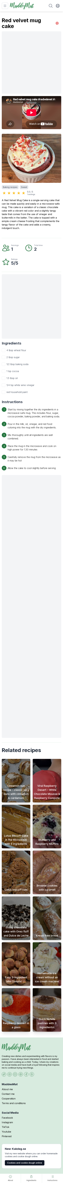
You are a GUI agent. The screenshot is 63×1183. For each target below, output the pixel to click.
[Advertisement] (31, 62)
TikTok (5, 1127)
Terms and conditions (14, 1103)
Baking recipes (10, 187)
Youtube (6, 1131)
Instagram (7, 1122)
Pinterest (7, 1136)
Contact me (8, 1093)
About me (7, 1089)
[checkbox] (3, 350)
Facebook (7, 1117)
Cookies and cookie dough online (24, 1163)
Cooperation (9, 1098)
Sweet (24, 187)
